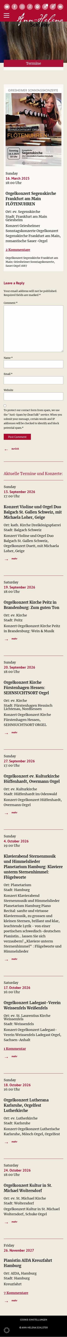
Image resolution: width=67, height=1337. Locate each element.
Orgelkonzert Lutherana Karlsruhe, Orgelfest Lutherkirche (26, 1105)
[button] (6, 1330)
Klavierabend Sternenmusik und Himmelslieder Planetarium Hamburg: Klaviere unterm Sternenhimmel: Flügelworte (33, 867)
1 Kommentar (15, 1048)
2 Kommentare (18, 250)
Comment (10, 303)
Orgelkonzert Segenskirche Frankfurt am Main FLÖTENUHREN (31, 198)
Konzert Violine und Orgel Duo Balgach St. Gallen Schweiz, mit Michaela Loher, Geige (33, 512)
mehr (10, 558)
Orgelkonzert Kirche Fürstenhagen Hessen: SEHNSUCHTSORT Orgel (26, 687)
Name (8, 358)
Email (8, 374)
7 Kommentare (16, 1293)
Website (8, 390)
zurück (11, 448)
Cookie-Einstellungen (33, 1319)
